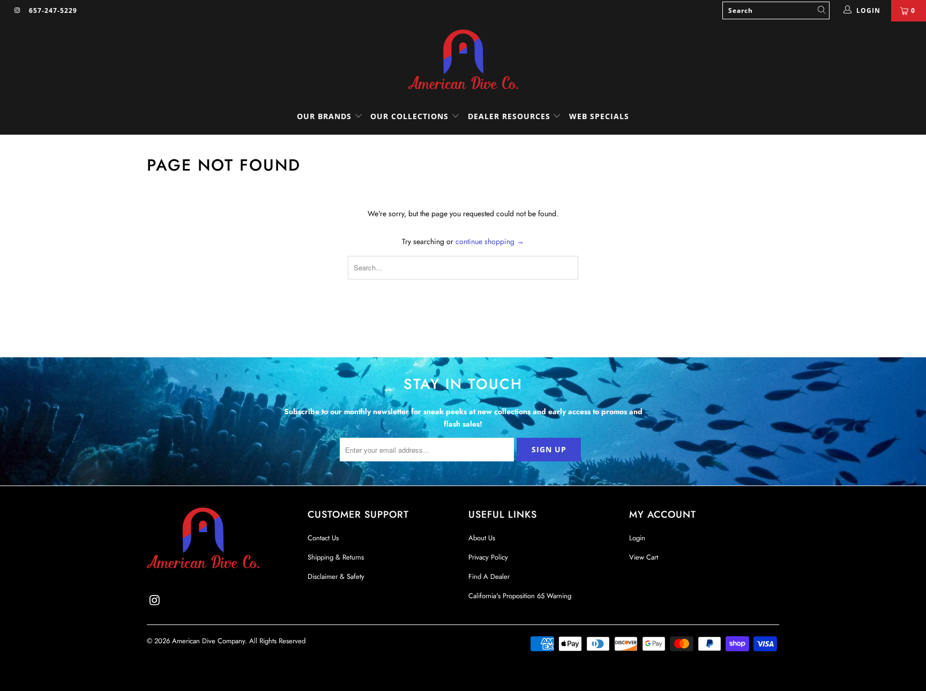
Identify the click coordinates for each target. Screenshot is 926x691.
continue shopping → (489, 241)
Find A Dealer (489, 576)
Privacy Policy (488, 557)
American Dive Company (208, 641)
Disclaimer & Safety (336, 576)
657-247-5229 (53, 10)
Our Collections (409, 116)
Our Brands (325, 116)
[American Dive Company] (463, 60)
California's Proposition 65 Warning (519, 596)
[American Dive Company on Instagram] (17, 11)
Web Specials (599, 116)
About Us (481, 538)
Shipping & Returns (336, 557)
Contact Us (323, 538)
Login (637, 538)
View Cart (643, 557)
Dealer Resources (510, 116)
